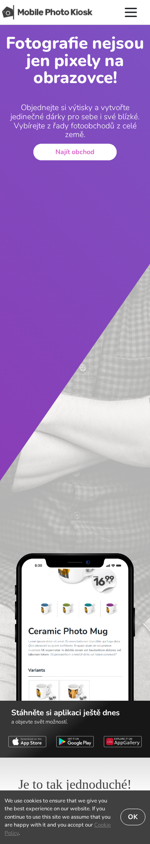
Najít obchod (75, 152)
